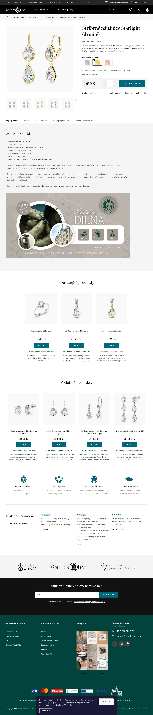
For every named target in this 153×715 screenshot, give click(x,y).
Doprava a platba (12, 636)
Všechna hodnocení (18, 524)
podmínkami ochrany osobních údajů (89, 601)
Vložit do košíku (132, 83)
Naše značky (18, 2)
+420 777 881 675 (125, 631)
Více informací (119, 51)
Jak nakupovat (11, 632)
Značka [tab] (40, 120)
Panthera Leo (114, 644)
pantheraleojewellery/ (121, 644)
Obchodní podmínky (13, 645)
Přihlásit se (108, 595)
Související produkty (60, 120)
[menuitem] (42, 9)
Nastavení (45, 710)
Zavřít (95, 92)
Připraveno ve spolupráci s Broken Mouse (131, 709)
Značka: (89, 93)
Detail (41, 345)
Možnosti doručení (93, 74)
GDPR (8, 641)
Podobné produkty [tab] (82, 120)
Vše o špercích (46, 654)
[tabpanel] (41, 329)
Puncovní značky (56, 2)
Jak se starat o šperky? (36, 2)
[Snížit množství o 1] (105, 83)
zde (78, 705)
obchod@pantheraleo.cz (128, 636)
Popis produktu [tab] (12, 120)
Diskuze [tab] (26, 120)
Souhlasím (106, 701)
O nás (7, 2)
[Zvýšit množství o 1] (115, 83)
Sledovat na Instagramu (94, 673)
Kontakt (70, 2)
